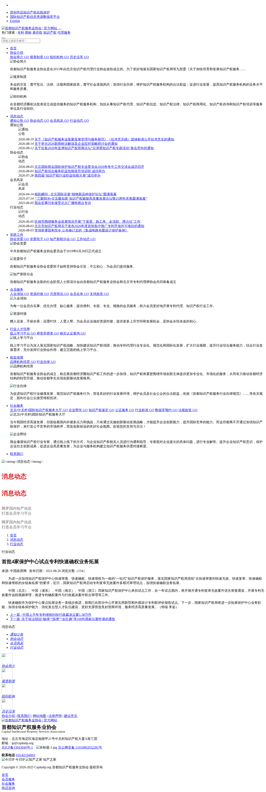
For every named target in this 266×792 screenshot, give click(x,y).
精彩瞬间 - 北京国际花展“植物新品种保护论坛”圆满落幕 (75, 194)
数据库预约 (166, 410)
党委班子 (39, 239)
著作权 (37, 32)
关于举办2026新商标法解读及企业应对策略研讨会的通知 (76, 143)
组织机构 (59, 57)
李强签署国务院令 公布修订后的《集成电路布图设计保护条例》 (81, 230)
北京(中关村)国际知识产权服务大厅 (39, 410)
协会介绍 (16, 52)
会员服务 (16, 289)
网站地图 (39, 716)
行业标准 (144, 410)
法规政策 (187, 410)
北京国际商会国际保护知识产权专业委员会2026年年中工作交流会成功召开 (89, 166)
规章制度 (39, 57)
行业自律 (46, 362)
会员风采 (59, 120)
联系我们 (16, 454)
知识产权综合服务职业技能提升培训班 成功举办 (69, 171)
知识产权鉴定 (101, 410)
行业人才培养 (20, 329)
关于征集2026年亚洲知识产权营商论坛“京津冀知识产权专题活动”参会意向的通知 (94, 148)
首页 (13, 48)
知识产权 (50, 32)
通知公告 (19, 120)
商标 (28, 32)
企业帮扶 (78, 410)
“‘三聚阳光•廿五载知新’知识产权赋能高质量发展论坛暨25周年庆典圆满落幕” (90, 198)
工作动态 (86, 239)
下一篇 (62, 619)
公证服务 (124, 410)
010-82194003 (25, 755)
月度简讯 (59, 294)
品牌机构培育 (23, 362)
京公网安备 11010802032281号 (80, 747)
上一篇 (50, 614)
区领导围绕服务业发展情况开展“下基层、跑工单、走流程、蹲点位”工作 (87, 221)
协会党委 (19, 239)
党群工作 (16, 234)
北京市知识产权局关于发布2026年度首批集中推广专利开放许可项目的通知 (89, 226)
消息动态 (16, 116)
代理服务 (64, 32)
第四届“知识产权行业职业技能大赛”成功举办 (67, 175)
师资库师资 (48, 333)
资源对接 (39, 294)
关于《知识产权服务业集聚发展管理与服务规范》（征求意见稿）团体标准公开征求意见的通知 (104, 139)
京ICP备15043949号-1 (17, 747)
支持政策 (99, 294)
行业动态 (79, 120)
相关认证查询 (73, 333)
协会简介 (19, 57)
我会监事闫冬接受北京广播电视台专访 (62, 203)
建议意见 (70, 716)
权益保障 (16, 357)
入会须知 (19, 294)
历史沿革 (79, 57)
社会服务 (16, 405)
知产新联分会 (63, 239)
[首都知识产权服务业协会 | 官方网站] (30, 28)
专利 (20, 32)
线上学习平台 (23, 333)
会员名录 (79, 294)
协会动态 (39, 120)
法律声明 (55, 716)
